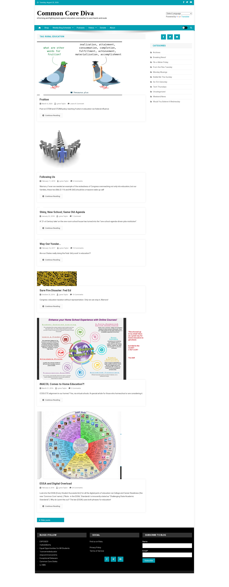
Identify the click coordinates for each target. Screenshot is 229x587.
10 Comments (78, 248)
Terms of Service (97, 551)
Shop (46, 28)
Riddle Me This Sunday (162, 77)
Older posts (45, 520)
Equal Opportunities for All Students (55, 548)
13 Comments (77, 295)
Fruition (44, 99)
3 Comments (76, 388)
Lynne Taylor (61, 104)
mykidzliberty (45, 545)
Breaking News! (159, 57)
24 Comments (77, 488)
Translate (185, 17)
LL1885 (43, 565)
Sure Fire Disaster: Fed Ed (55, 290)
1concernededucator (48, 552)
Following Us (47, 176)
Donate (103, 28)
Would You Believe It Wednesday (166, 102)
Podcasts (81, 28)
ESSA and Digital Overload (56, 483)
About (112, 28)
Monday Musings (160, 72)
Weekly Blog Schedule (62, 28)
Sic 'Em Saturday (160, 82)
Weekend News (159, 97)
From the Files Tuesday (162, 67)
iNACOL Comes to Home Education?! (62, 384)
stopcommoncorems (48, 555)
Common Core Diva (65, 13)
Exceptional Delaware (49, 558)
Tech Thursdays (159, 87)
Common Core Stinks (48, 561)
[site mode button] (185, 27)
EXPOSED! (44, 541)
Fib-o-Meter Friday (160, 62)
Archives (156, 52)
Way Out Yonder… (50, 243)
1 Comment (76, 216)
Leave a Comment (77, 104)
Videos (91, 28)
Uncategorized (159, 92)
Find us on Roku (96, 541)
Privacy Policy (95, 547)
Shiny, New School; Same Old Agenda (62, 212)
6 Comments (78, 181)
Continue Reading (52, 115)
